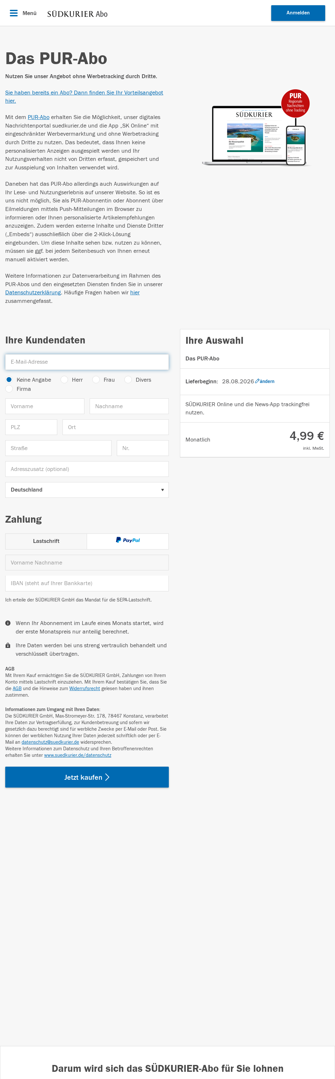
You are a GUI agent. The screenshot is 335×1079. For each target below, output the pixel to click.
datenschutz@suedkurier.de (50, 742)
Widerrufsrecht (84, 688)
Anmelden (298, 13)
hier (135, 292)
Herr (77, 379)
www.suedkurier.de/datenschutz (77, 755)
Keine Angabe (34, 379)
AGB (17, 688)
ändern (267, 381)
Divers (143, 379)
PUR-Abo (38, 117)
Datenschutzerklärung (33, 292)
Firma (24, 389)
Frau (109, 379)
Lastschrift (46, 541)
